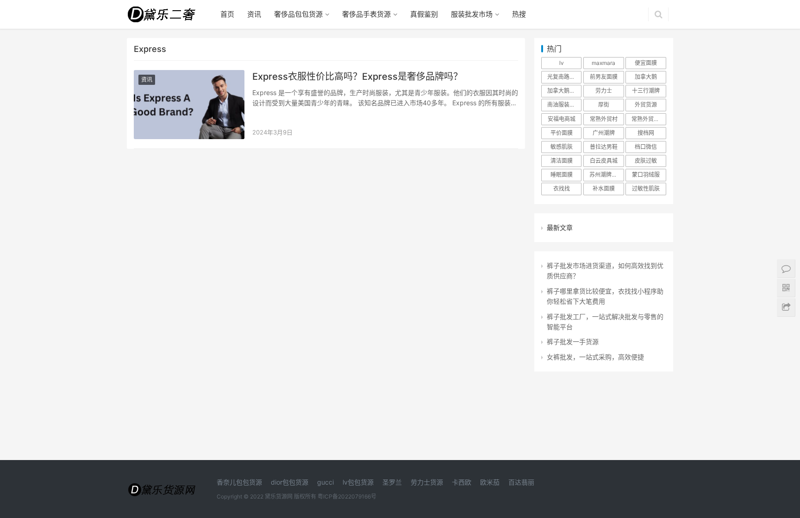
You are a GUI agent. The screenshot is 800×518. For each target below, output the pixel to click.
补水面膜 (604, 188)
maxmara (603, 62)
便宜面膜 (646, 62)
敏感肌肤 (561, 146)
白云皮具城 (604, 160)
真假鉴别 (424, 14)
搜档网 (646, 132)
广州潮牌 (604, 132)
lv (561, 62)
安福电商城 (561, 118)
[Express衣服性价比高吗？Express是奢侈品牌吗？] (189, 104)
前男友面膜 (604, 76)
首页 (227, 14)
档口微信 (646, 146)
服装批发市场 (472, 14)
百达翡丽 (521, 482)
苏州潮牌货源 (606, 174)
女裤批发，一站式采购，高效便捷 (595, 357)
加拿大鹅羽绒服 (564, 90)
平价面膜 (561, 132)
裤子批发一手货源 (573, 341)
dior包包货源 (289, 482)
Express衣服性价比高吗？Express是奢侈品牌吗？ (357, 76)
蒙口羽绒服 (646, 174)
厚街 (603, 104)
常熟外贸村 (604, 118)
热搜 (519, 14)
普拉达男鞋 (604, 146)
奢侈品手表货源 (366, 14)
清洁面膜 (561, 160)
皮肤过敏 (646, 160)
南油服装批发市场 (564, 104)
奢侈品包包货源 (298, 14)
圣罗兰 (392, 482)
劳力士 (603, 90)
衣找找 (561, 188)
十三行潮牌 (646, 90)
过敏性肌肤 (646, 188)
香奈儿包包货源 (239, 482)
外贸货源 (646, 104)
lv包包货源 (358, 482)
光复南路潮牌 (564, 76)
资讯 (254, 14)
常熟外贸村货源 (648, 118)
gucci (325, 482)
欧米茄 (490, 482)
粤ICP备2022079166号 (347, 496)
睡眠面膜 (561, 174)
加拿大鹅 (646, 76)
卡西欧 (461, 482)
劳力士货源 (427, 482)
